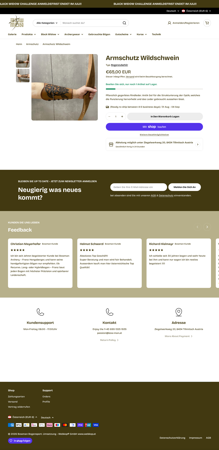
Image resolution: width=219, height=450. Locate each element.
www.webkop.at (87, 434)
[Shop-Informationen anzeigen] (197, 144)
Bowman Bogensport (30, 434)
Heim (19, 44)
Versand (130, 76)
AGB (153, 195)
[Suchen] (124, 23)
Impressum (195, 437)
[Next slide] (207, 227)
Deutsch (171, 11)
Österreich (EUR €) (197, 10)
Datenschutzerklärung (172, 437)
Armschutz (32, 44)
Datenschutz (166, 195)
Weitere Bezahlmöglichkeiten (154, 135)
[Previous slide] (197, 227)
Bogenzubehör (119, 65)
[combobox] (81, 23)
